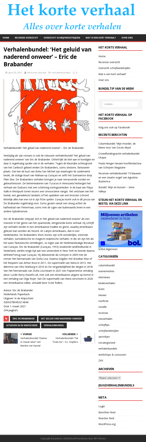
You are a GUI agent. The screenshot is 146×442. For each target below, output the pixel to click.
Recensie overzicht (26, 37)
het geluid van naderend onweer (61, 318)
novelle (102, 307)
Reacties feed (106, 418)
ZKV (100, 360)
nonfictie (103, 301)
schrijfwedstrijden (108, 330)
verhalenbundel (54, 325)
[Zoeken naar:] (120, 104)
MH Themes (100, 438)
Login (101, 406)
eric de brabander (24, 318)
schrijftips (104, 325)
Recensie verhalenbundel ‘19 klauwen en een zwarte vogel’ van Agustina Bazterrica (119, 177)
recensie (103, 313)
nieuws (102, 295)
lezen (101, 289)
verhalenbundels (61, 72)
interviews (104, 277)
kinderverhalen (106, 283)
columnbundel (106, 265)
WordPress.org (107, 424)
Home (6, 37)
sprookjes (104, 336)
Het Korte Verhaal (36, 72)
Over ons (127, 37)
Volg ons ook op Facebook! (114, 127)
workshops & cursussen (112, 354)
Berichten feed (106, 412)
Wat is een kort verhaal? (101, 37)
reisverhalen (105, 318)
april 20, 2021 (15, 72)
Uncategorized (106, 342)
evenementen (106, 271)
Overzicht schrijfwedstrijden (62, 37)
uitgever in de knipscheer (21, 325)
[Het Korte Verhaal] (73, 32)
